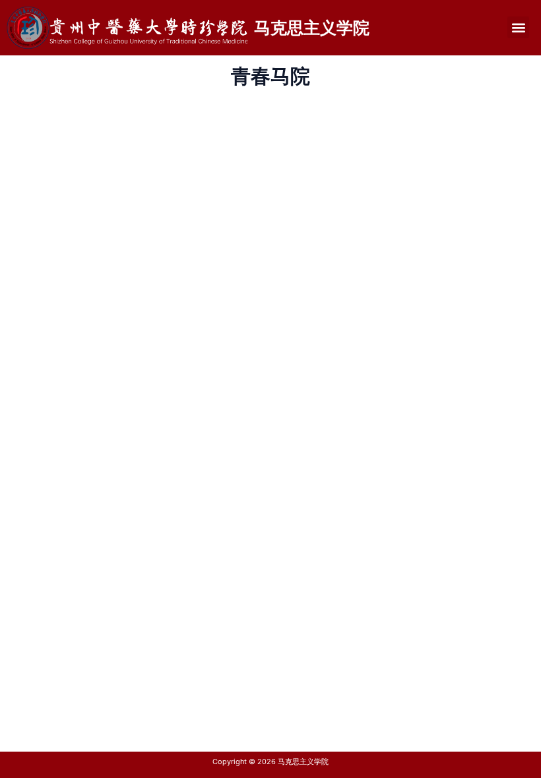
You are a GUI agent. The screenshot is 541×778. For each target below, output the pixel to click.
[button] (518, 27)
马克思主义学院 (311, 28)
